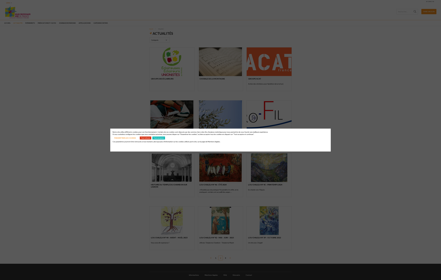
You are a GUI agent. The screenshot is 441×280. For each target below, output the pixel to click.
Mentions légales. (214, 142)
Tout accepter (159, 138)
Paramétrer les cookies (125, 138)
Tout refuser (145, 138)
